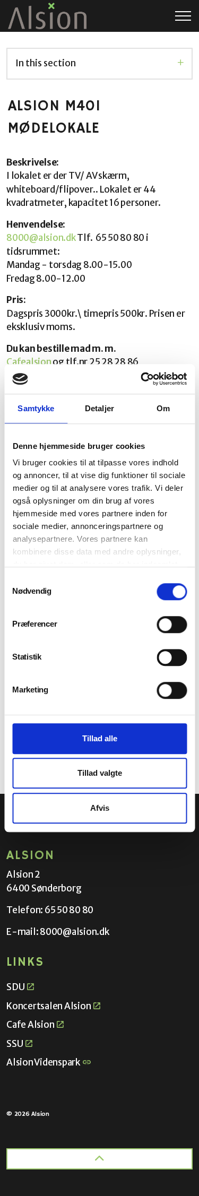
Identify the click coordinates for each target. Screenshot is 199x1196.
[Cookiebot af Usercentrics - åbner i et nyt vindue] (142, 379)
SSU (14, 1044)
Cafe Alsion (30, 1024)
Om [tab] (163, 408)
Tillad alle (99, 738)
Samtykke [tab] (36, 408)
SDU (15, 987)
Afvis (99, 807)
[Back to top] (99, 1158)
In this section (45, 63)
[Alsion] (47, 16)
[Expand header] (183, 16)
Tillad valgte (99, 772)
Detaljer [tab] (99, 408)
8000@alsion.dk (41, 238)
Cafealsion (28, 362)
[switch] (172, 624)
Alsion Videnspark (43, 1062)
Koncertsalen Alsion (48, 1006)
